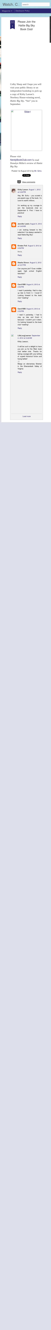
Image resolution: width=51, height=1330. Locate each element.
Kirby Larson (23, 189)
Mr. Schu (38, 171)
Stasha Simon (23, 262)
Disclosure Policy (23, 10)
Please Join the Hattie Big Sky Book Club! (26, 25)
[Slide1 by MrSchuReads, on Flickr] (26, 111)
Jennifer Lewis (23, 223)
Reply (20, 216)
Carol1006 (22, 284)
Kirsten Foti (22, 245)
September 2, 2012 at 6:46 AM (29, 336)
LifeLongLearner (24, 335)
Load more (27, 416)
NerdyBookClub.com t (21, 159)
